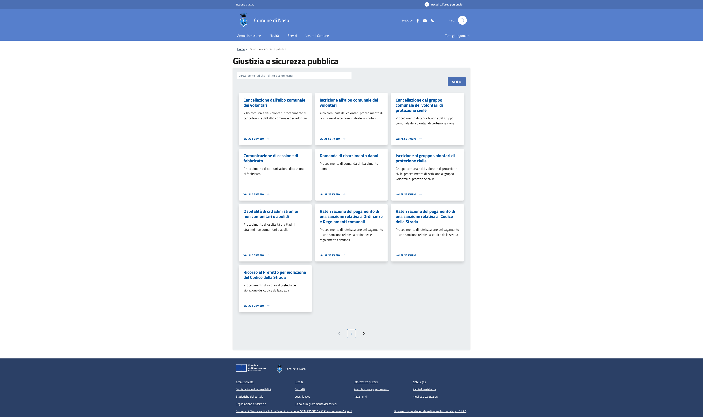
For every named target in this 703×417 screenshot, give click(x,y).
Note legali (419, 382)
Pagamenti (360, 396)
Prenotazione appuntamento (371, 389)
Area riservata (245, 382)
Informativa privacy (366, 382)
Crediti (299, 382)
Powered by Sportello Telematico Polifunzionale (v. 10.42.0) (430, 411)
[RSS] (430, 20)
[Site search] (462, 20)
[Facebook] (416, 20)
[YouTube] (423, 20)
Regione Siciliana (245, 4)
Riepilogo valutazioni (425, 396)
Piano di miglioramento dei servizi (316, 404)
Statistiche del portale (249, 396)
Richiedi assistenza (424, 389)
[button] (443, 4)
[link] (257, 139)
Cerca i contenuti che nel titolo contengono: (266, 75)
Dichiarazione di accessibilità (253, 389)
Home (241, 49)
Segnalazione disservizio (251, 404)
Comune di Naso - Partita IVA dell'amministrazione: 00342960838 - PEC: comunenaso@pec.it (294, 411)
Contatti (300, 389)
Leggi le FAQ (302, 396)
